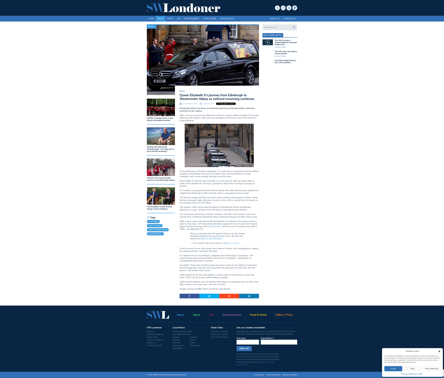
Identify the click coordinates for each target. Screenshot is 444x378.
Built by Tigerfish (180, 375)
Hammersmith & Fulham (183, 331)
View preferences (431, 368)
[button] (439, 351)
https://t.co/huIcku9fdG (211, 238)
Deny (412, 368)
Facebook (277, 7)
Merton (193, 340)
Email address (267, 338)
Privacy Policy (416, 374)
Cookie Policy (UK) (154, 345)
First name (241, 338)
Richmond (177, 342)
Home (151, 18)
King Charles (153, 221)
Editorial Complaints (155, 334)
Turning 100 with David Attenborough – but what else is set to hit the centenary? (160, 149)
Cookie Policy (407, 374)
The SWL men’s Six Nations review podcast (286, 52)
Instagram (283, 7)
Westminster (195, 345)
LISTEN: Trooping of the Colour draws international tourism (160, 119)
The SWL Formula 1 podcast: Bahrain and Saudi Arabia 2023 (286, 42)
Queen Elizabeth (154, 225)
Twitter (289, 7)
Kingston (193, 337)
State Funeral (214, 226)
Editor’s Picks (284, 314)
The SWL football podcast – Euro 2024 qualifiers (286, 61)
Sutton (192, 342)
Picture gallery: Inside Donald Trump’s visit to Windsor (159, 207)
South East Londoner (219, 334)
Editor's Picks (227, 18)
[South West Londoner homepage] (183, 7)
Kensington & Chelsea (181, 334)
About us (275, 18)
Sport (170, 18)
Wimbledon (177, 348)
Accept (393, 368)
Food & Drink (209, 18)
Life (178, 18)
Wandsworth (178, 345)
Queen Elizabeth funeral (157, 229)
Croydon (176, 337)
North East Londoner (219, 331)
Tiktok (294, 7)
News (160, 18)
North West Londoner (220, 337)
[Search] (294, 27)
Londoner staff (208, 104)
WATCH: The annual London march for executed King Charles (161, 179)
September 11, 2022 (231, 243)
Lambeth (176, 340)
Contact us (289, 18)
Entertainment (191, 18)
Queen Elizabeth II (155, 233)
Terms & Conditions (155, 340)
